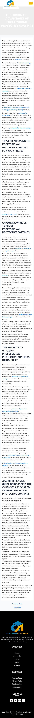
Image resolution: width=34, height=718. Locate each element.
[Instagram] (23, 700)
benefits (18, 59)
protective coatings (24, 63)
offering (5, 275)
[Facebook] (11, 700)
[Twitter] (15, 700)
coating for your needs (9, 214)
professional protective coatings (20, 128)
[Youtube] (19, 700)
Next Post (17, 607)
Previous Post (17, 604)
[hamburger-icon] (31, 3)
